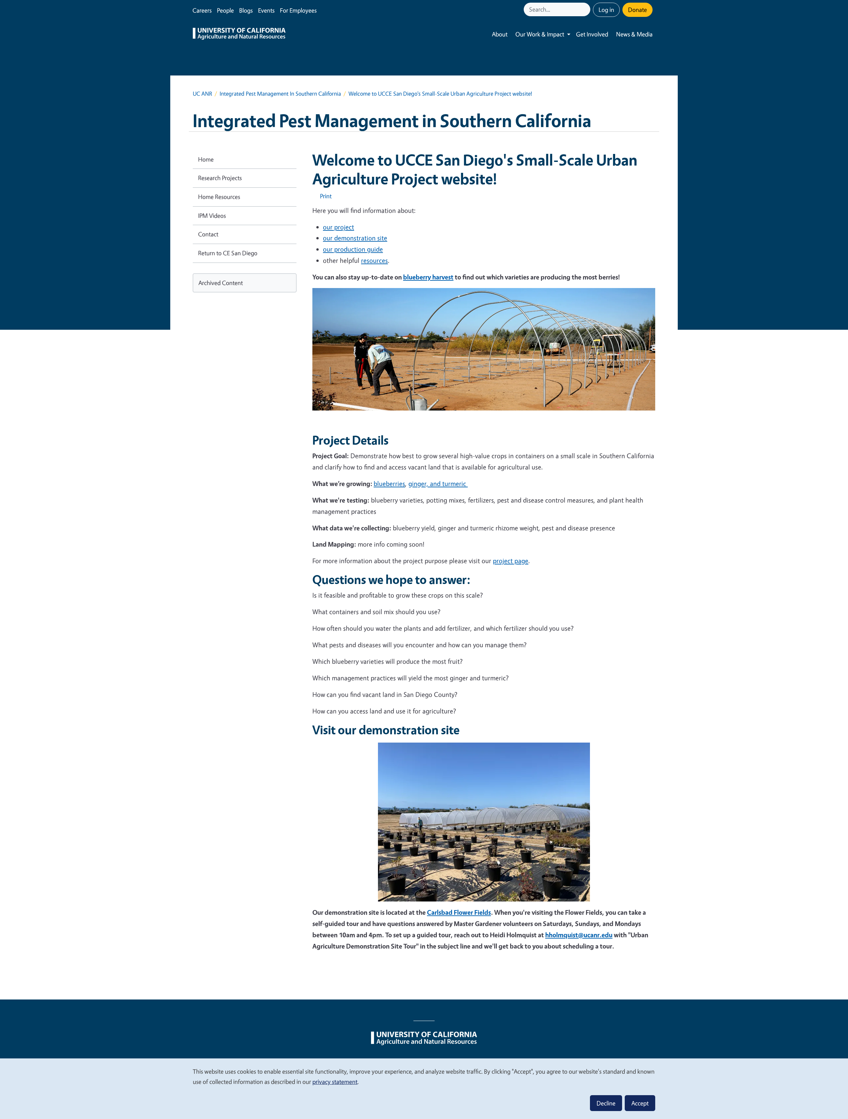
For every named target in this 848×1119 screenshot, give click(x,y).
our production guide (353, 249)
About (499, 34)
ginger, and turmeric (438, 483)
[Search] (586, 9)
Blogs (246, 10)
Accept (640, 1103)
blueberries (389, 483)
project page (510, 561)
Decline (606, 1103)
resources (374, 260)
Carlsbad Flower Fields (459, 912)
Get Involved (592, 34)
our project (338, 227)
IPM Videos (212, 215)
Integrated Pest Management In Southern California (280, 93)
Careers (202, 10)
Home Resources (219, 197)
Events (266, 10)
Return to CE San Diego (227, 253)
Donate (637, 10)
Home (206, 159)
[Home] (239, 34)
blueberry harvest (428, 277)
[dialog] (424, 1088)
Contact (208, 234)
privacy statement (334, 1082)
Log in (606, 10)
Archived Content (220, 283)
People (225, 10)
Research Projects (220, 178)
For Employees (298, 10)
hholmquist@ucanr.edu (578, 935)
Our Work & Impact (539, 34)
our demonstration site (355, 238)
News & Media (634, 34)
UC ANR (202, 93)
